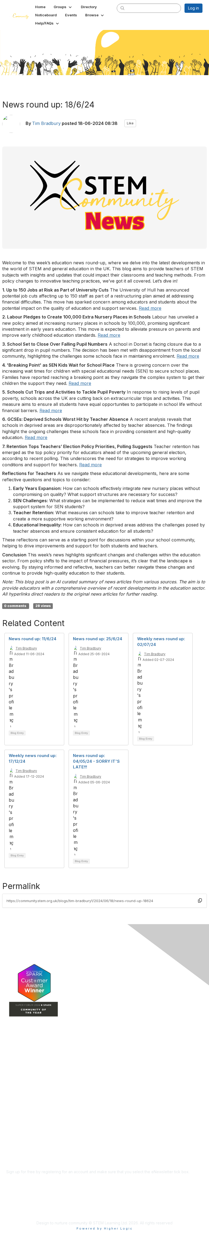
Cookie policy (18, 1147)
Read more (150, 308)
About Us (14, 1126)
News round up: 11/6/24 (32, 638)
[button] (63, 7)
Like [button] (130, 123)
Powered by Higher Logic (104, 1228)
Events (12, 1074)
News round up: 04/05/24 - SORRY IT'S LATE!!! (96, 761)
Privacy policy (19, 1142)
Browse (13, 1082)
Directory (14, 1066)
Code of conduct (21, 1131)
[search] (122, 8)
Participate (15, 1090)
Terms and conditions (25, 1137)
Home (11, 1050)
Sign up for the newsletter (29, 1180)
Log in (193, 8)
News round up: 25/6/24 (97, 638)
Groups (12, 1058)
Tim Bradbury (46, 123)
